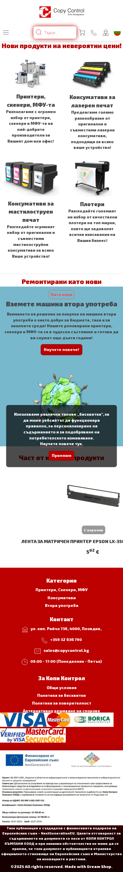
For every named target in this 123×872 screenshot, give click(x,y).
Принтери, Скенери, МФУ (61, 589)
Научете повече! (61, 349)
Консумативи (61, 597)
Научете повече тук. (61, 443)
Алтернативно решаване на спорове (61, 710)
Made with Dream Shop (88, 866)
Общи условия (61, 687)
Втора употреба (61, 605)
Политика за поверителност (61, 703)
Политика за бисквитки (61, 695)
